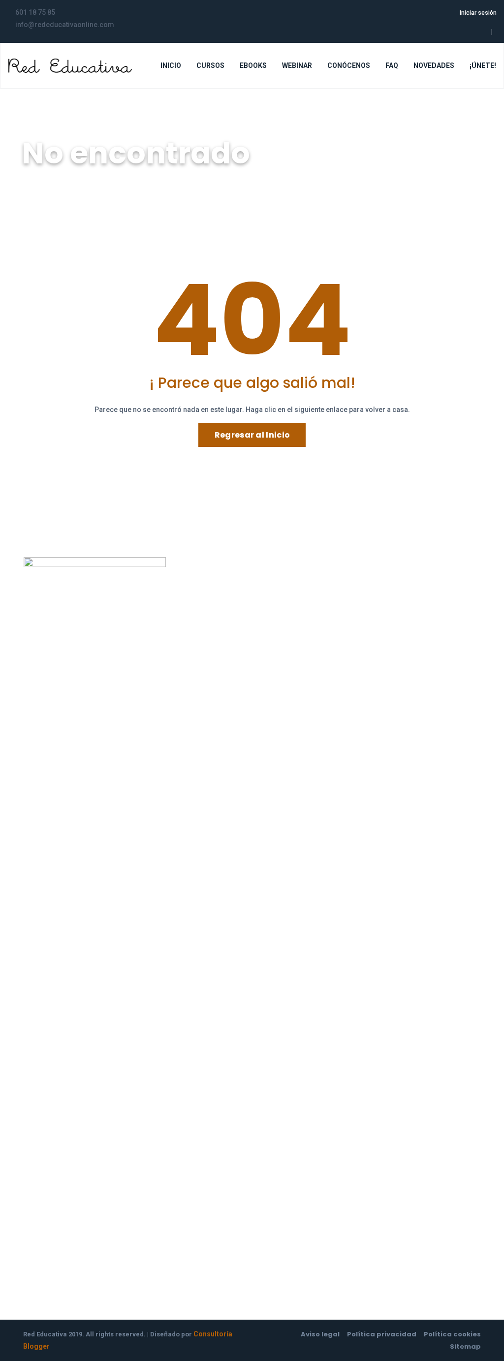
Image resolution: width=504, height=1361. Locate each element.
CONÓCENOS (348, 65)
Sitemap (465, 1346)
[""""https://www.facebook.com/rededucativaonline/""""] (473, 32)
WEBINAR (297, 65)
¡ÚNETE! (483, 65)
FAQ (391, 65)
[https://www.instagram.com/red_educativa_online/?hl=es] (484, 32)
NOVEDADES (433, 65)
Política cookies (452, 1334)
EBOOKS (253, 65)
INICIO (170, 65)
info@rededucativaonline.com (230, 664)
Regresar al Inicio (252, 435)
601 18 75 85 (200, 653)
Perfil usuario (285, 583)
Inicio (35, 180)
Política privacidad (381, 1334)
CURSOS (210, 65)
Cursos (275, 604)
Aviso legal (320, 1334)
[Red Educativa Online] (70, 66)
